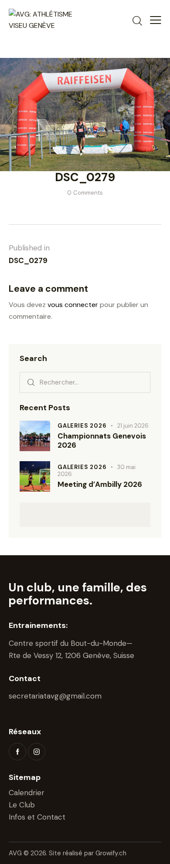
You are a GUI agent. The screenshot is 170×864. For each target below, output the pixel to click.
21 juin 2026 (133, 425)
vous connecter (73, 304)
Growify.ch (110, 853)
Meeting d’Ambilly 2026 (100, 484)
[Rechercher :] (85, 382)
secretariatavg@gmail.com (55, 696)
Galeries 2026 (82, 425)
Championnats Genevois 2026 (102, 441)
